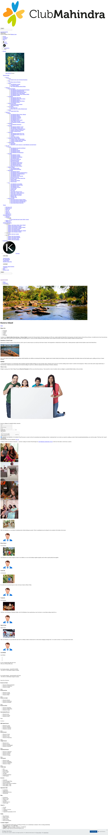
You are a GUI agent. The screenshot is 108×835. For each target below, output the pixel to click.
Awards (4, 807)
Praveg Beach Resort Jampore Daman (18, 199)
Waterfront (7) (8, 213)
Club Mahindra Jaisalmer (15, 155)
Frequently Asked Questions (8, 266)
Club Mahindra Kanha (14, 168)
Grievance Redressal (7, 774)
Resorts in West (3, 705)
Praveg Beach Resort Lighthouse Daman (18, 200)
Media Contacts (6, 817)
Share (1, 325)
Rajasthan (10, 153)
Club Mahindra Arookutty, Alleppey (17, 122)
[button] (102, 832)
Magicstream (5, 791)
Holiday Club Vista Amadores (14, 236)
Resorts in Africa (6, 716)
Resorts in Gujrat (6, 709)
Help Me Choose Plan (7, 261)
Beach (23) (8, 209)
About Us (2, 805)
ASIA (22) (8, 216)
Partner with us (6, 819)
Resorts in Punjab (6, 687)
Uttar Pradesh (10, 106)
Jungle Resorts (3, 740)
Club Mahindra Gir (14, 149)
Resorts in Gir (5, 742)
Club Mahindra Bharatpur (15, 164)
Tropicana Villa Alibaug (15, 180)
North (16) (8, 87)
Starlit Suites (12, 143)
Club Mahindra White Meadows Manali (18, 92)
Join (4, 31)
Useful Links (3, 767)
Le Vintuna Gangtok (14, 85)
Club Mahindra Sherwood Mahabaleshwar (18, 172)
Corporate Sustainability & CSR (9, 811)
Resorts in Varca (6, 735)
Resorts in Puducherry (7, 701)
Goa (9, 182)
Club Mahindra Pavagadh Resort (16, 152)
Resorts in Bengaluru (7, 761)
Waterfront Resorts (4, 749)
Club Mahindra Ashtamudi (15, 117)
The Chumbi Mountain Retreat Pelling (18, 86)
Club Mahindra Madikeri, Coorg (16, 126)
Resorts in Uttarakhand (7, 686)
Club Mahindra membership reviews (45, 441)
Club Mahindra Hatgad (15, 171)
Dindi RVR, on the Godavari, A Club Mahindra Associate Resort (23, 144)
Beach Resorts (3, 732)
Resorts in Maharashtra (7, 708)
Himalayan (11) (9, 208)
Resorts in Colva (6, 736)
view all (17, 439)
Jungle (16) (8, 212)
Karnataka (10, 125)
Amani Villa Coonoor (14, 136)
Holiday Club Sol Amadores (13, 239)
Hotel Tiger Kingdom (14, 161)
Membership (5, 793)
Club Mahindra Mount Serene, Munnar (18, 114)
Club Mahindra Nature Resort (16, 162)
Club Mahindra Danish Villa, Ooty (17, 133)
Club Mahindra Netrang (15, 151)
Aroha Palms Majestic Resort (16, 191)
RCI (4, 769)
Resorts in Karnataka (7, 702)
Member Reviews (6, 801)
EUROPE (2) (8, 217)
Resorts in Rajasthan (7, 707)
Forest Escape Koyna (14, 177)
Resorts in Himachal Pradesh (8, 684)
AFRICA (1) (8, 221)
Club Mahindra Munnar (15, 115)
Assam (9, 78)
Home (5, 42)
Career (4, 808)
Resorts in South (4, 698)
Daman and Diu (11, 198)
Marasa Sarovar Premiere (15, 81)
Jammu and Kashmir (12, 103)
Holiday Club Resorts (7, 222)
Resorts (4, 36)
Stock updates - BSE (7, 784)
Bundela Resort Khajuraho (15, 169)
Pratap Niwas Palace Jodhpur (16, 165)
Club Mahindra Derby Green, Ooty (17, 134)
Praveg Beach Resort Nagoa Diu (16, 202)
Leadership (5, 810)
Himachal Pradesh (11, 88)
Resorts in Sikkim (6, 693)
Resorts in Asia (6, 714)
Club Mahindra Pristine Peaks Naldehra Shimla (19, 94)
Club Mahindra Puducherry (15, 124)
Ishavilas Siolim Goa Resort (16, 195)
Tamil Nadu (10, 132)
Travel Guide (5, 803)
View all (8, 73)
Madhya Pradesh (11, 167)
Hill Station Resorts (4, 723)
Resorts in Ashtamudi (7, 751)
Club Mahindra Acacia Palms (16, 183)
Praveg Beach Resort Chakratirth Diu (17, 201)
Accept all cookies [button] (93, 831)
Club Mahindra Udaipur (15, 154)
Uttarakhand (10, 96)
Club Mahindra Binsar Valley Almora (17, 98)
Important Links (4, 787)
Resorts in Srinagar (6, 755)
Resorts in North (4, 682)
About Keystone (6, 258)
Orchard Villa (13, 189)
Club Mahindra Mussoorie (15, 97)
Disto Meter (5, 770)
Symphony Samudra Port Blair (16, 141)
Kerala (9, 113)
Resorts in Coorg (6, 725)
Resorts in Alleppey (7, 752)
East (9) (7, 77)
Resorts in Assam (6, 692)
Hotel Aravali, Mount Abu (15, 159)
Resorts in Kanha (6, 744)
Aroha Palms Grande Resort (16, 193)
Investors (2, 777)
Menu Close (3, 33)
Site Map (5, 773)
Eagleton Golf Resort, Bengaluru (17, 130)
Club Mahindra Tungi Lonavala (16, 176)
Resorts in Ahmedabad (7, 762)
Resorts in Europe (6, 715)
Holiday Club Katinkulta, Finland (14, 226)
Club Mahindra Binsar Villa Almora (17, 101)
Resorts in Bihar (6, 694)
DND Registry (6, 775)
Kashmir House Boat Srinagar (16, 104)
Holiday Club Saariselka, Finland (14, 228)
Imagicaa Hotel (13, 179)
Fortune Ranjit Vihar (14, 111)
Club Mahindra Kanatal (15, 99)
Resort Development (7, 820)
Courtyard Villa (13, 188)
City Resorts (3, 758)
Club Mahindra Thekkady (15, 116)
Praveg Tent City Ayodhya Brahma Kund (18, 108)
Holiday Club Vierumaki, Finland (14, 231)
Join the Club (3, 438)
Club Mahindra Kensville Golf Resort (17, 148)
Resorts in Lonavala (7, 728)
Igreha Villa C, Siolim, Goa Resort (17, 192)
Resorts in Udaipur (6, 763)
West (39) (7, 145)
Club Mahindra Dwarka (15, 150)
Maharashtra (10, 170)
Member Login (13, 34)
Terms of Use (5, 772)
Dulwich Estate (13, 181)
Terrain (4, 205)
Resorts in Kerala (6, 700)
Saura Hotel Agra (13, 107)
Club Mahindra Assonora (15, 187)
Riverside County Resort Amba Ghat (17, 178)
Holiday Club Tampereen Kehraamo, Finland (17, 230)
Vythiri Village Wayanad (15, 121)
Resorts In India (6, 75)
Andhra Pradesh (11, 142)
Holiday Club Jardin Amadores (14, 237)
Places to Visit (6, 798)
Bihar (9, 80)
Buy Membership (6, 259)
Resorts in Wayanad (7, 746)
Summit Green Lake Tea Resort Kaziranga (18, 79)
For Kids (4, 800)
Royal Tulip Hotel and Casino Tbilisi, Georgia (19, 219)
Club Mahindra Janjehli (15, 95)
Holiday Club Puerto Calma (13, 238)
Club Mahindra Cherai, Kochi (16, 120)
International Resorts (7, 214)
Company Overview (7, 809)
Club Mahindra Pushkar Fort (16, 163)
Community (5, 789)
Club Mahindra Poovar (15, 118)
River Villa (12, 190)
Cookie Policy (45, 832)
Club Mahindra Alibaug (15, 174)
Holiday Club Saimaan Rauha (14, 229)
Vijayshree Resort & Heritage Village (17, 129)
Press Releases (6, 816)
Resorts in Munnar (6, 726)
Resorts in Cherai (6, 734)
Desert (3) (7, 211)
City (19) (7, 210)
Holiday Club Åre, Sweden (13, 234)
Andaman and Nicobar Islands (14, 137)
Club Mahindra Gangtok (15, 84)
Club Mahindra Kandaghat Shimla (17, 90)
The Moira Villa (13, 197)
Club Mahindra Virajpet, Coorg (16, 127)
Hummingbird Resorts (14, 160)
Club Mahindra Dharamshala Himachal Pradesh (19, 89)
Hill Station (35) (9, 207)
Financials (5, 780)
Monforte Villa (13, 196)
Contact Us (5, 267)
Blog (4, 39)
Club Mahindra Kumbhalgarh (16, 157)
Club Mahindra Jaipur (14, 158)
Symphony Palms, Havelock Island (17, 139)
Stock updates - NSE (7, 785)
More (1, 689)
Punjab (9, 109)
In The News (5, 818)
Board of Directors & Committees (9, 783)
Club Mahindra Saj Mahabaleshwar (17, 173)
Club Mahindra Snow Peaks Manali (17, 93)
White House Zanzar (14, 105)
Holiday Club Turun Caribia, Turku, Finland (17, 225)
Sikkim (9, 83)
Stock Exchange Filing (7, 781)
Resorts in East (3, 690)
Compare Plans (6, 260)
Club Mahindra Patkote (15, 102)
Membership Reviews (7, 792)
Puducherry (10, 123)
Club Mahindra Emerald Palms (16, 185)
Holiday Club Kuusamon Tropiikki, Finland (16, 227)
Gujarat (9, 146)
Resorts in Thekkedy (7, 727)
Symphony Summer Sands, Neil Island (18, 140)
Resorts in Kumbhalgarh (8, 745)
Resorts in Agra (6, 760)
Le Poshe (12, 135)
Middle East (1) (9, 220)
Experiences (5, 37)
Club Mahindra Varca (14, 186)
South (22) (8, 112)
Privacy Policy (38, 832)
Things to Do (5, 799)
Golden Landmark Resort (15, 131)
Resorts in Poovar (6, 753)
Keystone (5, 38)
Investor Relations (6, 782)
